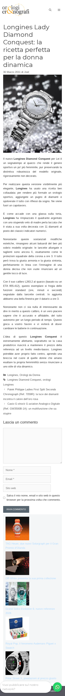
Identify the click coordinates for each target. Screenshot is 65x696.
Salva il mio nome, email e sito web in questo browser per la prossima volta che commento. (34, 497)
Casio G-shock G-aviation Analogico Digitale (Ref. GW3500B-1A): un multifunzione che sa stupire (31, 408)
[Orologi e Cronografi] (16, 9)
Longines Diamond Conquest (24, 379)
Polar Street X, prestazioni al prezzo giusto (31, 678)
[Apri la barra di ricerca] (50, 10)
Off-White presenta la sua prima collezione (31, 578)
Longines (12, 375)
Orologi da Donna (30, 375)
